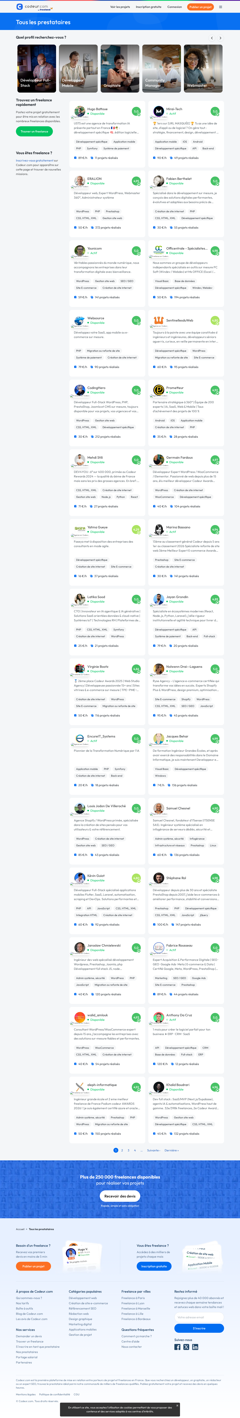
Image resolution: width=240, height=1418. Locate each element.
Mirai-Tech (174, 109)
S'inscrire (199, 1328)
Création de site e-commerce (88, 1303)
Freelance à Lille (132, 1314)
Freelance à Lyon (133, 1303)
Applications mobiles (83, 1329)
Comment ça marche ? (137, 1336)
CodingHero (96, 388)
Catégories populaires (85, 1291)
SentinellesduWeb (179, 320)
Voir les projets (120, 7)
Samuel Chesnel (178, 808)
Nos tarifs (22, 1303)
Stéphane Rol (176, 878)
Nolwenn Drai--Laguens (184, 667)
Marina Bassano (178, 527)
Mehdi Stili (95, 457)
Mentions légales (26, 1394)
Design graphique (80, 1319)
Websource (95, 318)
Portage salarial (27, 1357)
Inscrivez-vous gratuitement (34, 160)
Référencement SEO (82, 1308)
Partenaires (24, 1362)
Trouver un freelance (34, 131)
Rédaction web (79, 1314)
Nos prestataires (27, 1352)
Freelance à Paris (133, 1298)
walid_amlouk (97, 1015)
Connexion (174, 7)
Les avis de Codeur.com (31, 1319)
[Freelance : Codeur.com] (35, 7)
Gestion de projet (80, 1334)
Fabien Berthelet (179, 179)
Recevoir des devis (120, 1196)
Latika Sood (96, 597)
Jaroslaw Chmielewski (104, 945)
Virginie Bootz (97, 667)
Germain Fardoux (179, 457)
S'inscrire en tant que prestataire (38, 1346)
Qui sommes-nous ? (29, 1298)
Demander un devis (29, 1336)
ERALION (94, 179)
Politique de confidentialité (54, 1394)
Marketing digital (80, 1324)
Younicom (94, 248)
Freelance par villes (136, 1291)
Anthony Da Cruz (179, 1015)
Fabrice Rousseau (179, 945)
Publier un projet (201, 7)
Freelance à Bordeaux (136, 1319)
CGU (77, 1394)
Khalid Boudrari (177, 1085)
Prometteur (175, 388)
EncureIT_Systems (101, 736)
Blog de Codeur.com (29, 1314)
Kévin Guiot (96, 876)
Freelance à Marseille (136, 1308)
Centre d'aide (131, 1341)
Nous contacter (132, 1346)
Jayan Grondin (177, 597)
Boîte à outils (24, 1308)
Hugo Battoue (97, 109)
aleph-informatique (102, 1085)
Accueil (20, 1229)
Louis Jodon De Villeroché (106, 806)
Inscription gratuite (148, 7)
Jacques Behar (177, 736)
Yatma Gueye (97, 527)
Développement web (83, 1298)
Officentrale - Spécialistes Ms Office (185, 248)
